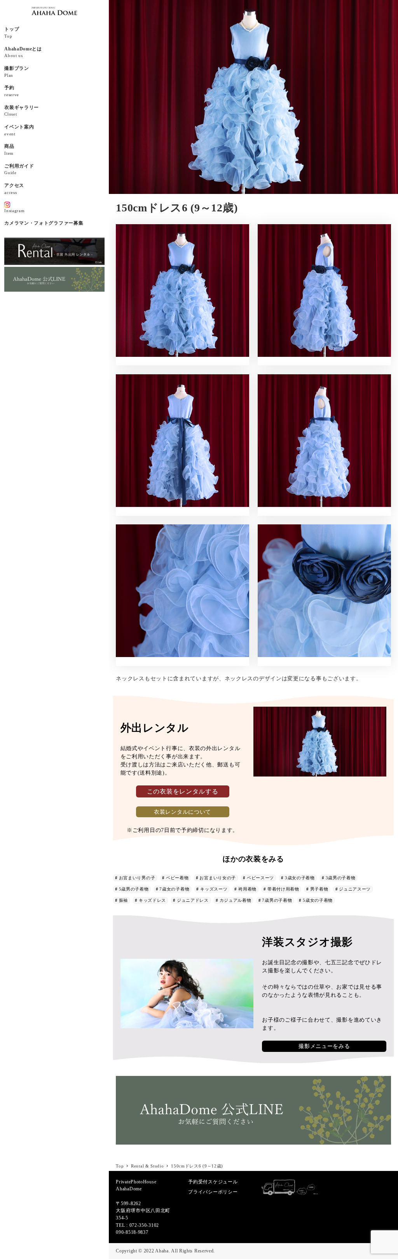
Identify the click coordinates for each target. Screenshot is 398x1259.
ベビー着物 (177, 877)
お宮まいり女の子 (217, 877)
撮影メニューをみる (324, 1046)
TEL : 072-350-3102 (137, 1225)
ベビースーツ (260, 877)
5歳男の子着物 (134, 889)
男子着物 (319, 889)
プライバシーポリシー (212, 1192)
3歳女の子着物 (300, 877)
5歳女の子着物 (318, 900)
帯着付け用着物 (283, 889)
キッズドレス (152, 900)
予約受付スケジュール (212, 1182)
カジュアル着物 (235, 900)
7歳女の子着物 (174, 889)
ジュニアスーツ (355, 889)
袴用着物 (247, 889)
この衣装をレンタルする (182, 791)
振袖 (123, 900)
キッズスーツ (213, 889)
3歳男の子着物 (341, 877)
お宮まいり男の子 (137, 877)
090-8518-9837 (132, 1232)
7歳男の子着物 (277, 900)
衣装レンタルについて (182, 812)
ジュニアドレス (193, 900)
